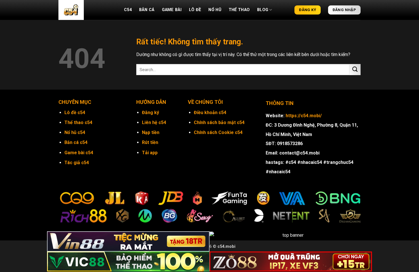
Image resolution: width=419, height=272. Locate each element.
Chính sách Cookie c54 (218, 132)
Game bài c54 (78, 152)
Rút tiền (150, 142)
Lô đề (195, 9)
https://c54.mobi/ (304, 115)
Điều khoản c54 (210, 112)
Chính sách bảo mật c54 (219, 122)
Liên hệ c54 (154, 122)
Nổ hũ (214, 9)
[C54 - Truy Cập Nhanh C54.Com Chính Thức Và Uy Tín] (86, 10)
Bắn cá (146, 9)
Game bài (172, 9)
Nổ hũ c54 (74, 132)
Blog (262, 9)
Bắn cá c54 (76, 142)
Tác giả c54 (76, 162)
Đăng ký (150, 112)
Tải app (150, 152)
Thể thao (239, 9)
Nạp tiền (150, 132)
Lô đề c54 (74, 112)
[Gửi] (355, 69)
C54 (128, 9)
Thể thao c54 (78, 122)
